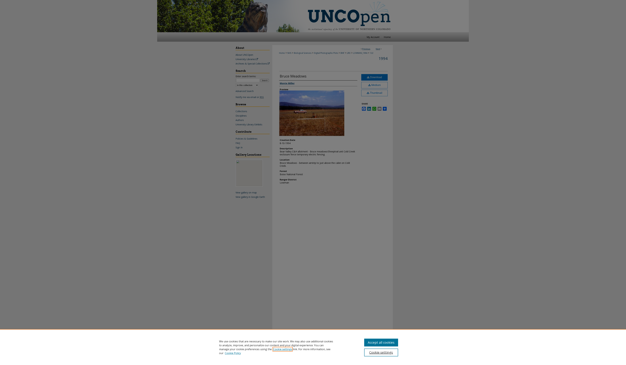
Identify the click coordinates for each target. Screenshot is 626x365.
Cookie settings (282, 349)
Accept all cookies (381, 342)
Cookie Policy (233, 353)
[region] (313, 347)
